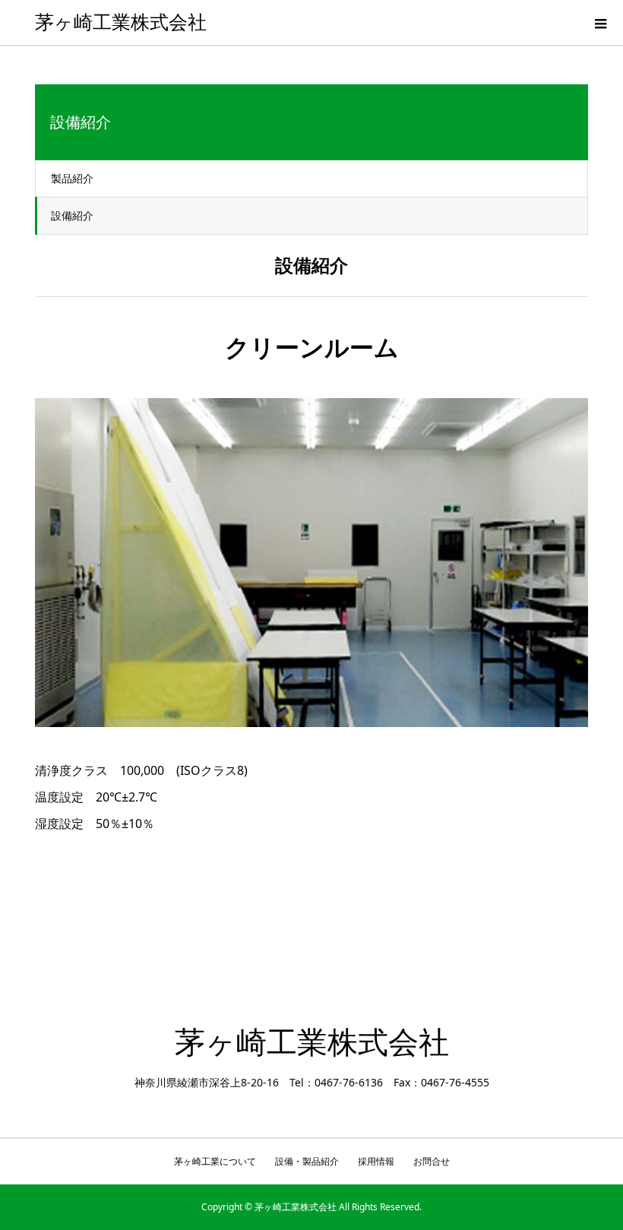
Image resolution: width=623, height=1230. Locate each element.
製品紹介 (72, 178)
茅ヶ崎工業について (215, 1161)
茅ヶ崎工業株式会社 (121, 22)
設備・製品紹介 (307, 1161)
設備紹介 (72, 215)
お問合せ (431, 1161)
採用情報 (376, 1161)
